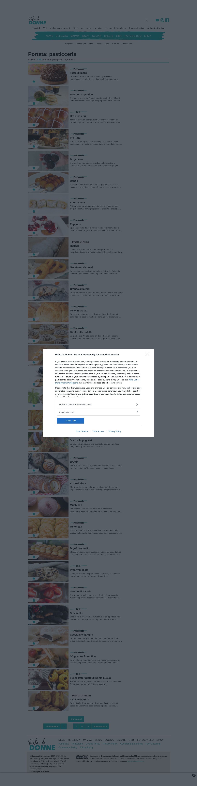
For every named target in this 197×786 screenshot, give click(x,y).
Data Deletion (82, 431)
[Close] (148, 355)
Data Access (98, 431)
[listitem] (98, 404)
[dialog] (98, 393)
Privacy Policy (115, 431)
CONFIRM (70, 421)
